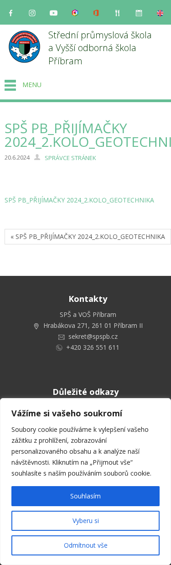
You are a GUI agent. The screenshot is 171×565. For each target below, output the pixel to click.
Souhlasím (85, 496)
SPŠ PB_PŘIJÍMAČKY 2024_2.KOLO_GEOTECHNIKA (79, 200)
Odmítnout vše (86, 545)
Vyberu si (86, 520)
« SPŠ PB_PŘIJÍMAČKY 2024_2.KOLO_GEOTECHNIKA (87, 236)
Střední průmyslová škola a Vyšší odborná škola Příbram (101, 48)
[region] (85, 481)
